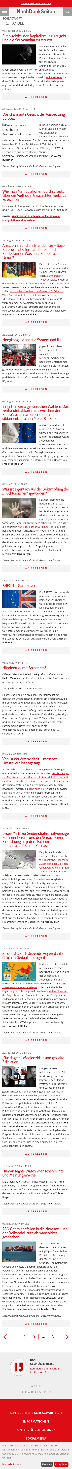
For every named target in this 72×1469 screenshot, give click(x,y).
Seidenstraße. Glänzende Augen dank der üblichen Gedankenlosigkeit (53, 863)
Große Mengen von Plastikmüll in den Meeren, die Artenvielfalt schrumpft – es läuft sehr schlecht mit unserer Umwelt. (35, 777)
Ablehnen (47, 1464)
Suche (67, 11)
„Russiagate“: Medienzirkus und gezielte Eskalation (33, 1059)
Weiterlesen (36, 97)
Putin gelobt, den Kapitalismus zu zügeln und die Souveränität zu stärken (34, 38)
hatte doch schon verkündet (33, 526)
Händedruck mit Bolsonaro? (24, 667)
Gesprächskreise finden (36, 1392)
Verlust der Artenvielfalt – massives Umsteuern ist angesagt (30, 761)
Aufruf (36, 1386)
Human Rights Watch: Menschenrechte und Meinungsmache (33, 1173)
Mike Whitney (54, 77)
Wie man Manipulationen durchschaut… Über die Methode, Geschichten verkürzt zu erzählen (34, 195)
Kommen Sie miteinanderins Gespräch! (45, 1370)
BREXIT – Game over (18, 585)
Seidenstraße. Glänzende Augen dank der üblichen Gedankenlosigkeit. (34, 955)
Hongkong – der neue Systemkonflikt (31, 339)
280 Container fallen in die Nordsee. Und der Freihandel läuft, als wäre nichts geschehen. (35, 1233)
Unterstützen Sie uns (36, 3)
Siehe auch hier (37, 788)
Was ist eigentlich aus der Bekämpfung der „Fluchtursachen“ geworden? (35, 491)
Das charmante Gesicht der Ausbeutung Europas (33, 116)
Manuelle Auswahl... (12, 1464)
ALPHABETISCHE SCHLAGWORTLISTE (36, 1413)
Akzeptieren (61, 1464)
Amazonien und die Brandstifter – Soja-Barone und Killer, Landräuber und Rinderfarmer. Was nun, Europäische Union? (33, 251)
